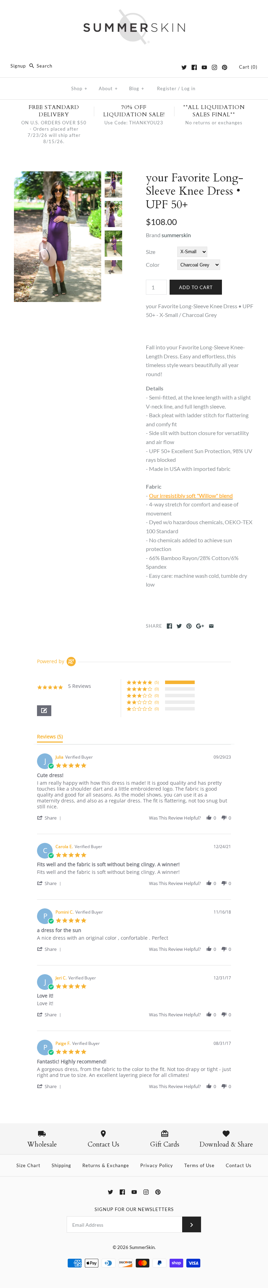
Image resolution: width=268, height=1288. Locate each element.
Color (152, 264)
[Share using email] (211, 626)
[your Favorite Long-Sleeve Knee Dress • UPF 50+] (57, 175)
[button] (44, 710)
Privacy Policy (156, 1165)
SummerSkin (142, 1247)
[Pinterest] (224, 67)
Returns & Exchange (105, 1165)
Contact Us (239, 1165)
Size (150, 251)
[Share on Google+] (200, 626)
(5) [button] (157, 682)
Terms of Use (199, 1165)
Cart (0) (248, 67)
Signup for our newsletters (134, 1209)
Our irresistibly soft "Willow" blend (191, 495)
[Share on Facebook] (169, 626)
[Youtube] (204, 67)
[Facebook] (194, 67)
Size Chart (28, 1165)
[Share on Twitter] (179, 626)
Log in (188, 88)
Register (167, 88)
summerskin (176, 235)
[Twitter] (184, 67)
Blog (136, 88)
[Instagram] (214, 67)
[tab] (50, 738)
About (108, 88)
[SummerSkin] (134, 11)
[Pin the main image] (189, 626)
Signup (18, 66)
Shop (79, 88)
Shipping (61, 1165)
